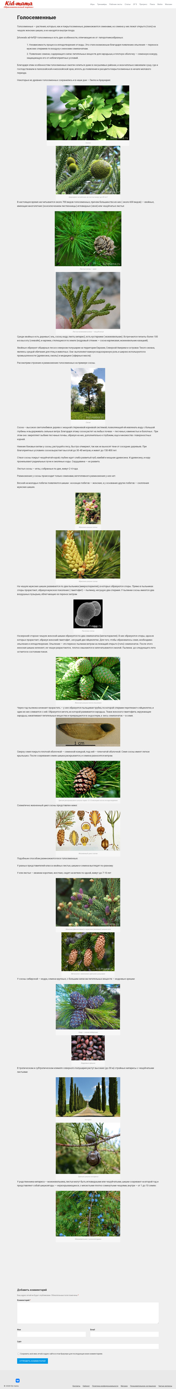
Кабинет (86, 1386)
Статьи (128, 4)
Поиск (152, 4)
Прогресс (143, 4)
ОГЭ (135, 4)
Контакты (76, 1386)
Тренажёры (102, 4)
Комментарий (24, 1300)
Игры (92, 4)
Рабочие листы (115, 4)
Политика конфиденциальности (105, 1386)
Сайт (19, 1342)
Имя (19, 1330)
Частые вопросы (165, 1386)
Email (92, 1330)
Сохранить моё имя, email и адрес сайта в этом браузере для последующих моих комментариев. (61, 1354)
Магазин (168, 4)
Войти (159, 4)
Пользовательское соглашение (143, 1386)
